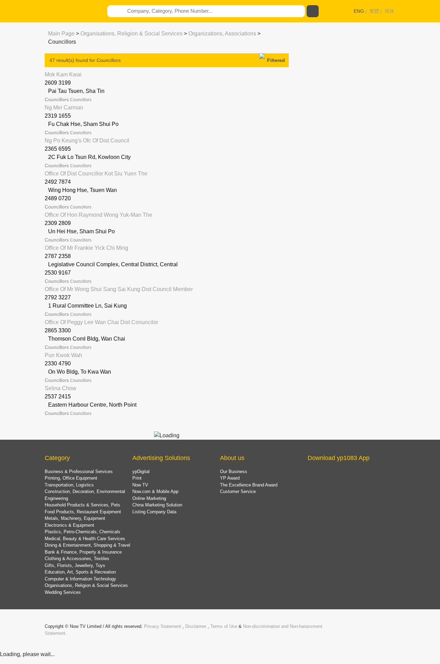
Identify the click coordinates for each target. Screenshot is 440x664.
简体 (389, 11)
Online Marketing (149, 498)
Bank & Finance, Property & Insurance (83, 552)
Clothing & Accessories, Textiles (77, 558)
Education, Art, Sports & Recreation (80, 572)
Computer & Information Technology (80, 578)
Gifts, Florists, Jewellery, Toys (75, 565)
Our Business (233, 471)
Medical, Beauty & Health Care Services (85, 538)
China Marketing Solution (157, 504)
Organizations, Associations (222, 33)
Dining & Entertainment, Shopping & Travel (87, 545)
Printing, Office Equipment (71, 478)
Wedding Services (63, 592)
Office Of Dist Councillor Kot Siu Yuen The (96, 173)
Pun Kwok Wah (63, 355)
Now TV (140, 485)
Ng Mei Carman (64, 107)
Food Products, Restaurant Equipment (83, 511)
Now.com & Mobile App (155, 491)
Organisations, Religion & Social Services (131, 33)
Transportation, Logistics (69, 485)
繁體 (374, 11)
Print (137, 478)
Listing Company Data (154, 511)
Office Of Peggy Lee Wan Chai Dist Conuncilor (101, 322)
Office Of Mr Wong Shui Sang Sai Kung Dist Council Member (119, 289)
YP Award (230, 478)
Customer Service (238, 491)
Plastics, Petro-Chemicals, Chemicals (82, 531)
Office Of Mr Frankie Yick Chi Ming (86, 248)
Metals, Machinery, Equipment (75, 518)
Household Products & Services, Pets (82, 504)
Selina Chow (60, 388)
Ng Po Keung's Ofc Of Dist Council (87, 140)
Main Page (61, 33)
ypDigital (141, 471)
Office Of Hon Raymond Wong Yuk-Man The (98, 215)
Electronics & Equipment (69, 525)
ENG (359, 11)
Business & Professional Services (79, 471)
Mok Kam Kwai (63, 74)
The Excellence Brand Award (248, 485)
